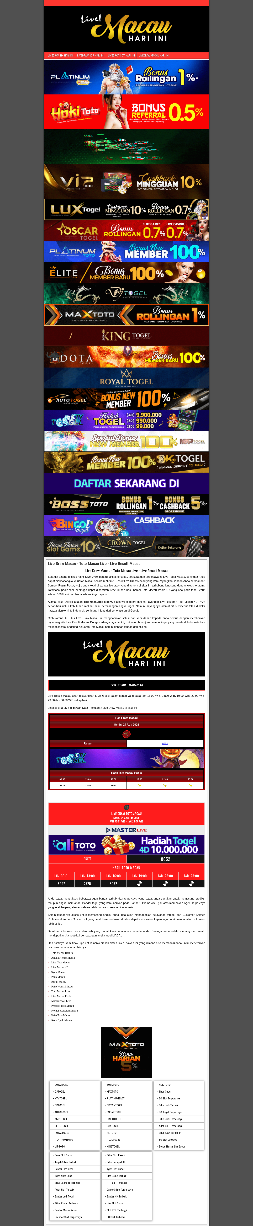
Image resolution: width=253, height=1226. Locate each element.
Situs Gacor (165, 1091)
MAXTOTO (112, 1091)
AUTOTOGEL (61, 1112)
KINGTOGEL (113, 1146)
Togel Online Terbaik (65, 1162)
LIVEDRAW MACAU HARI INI (154, 55)
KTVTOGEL (61, 1098)
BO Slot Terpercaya (169, 1098)
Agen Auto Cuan (63, 1176)
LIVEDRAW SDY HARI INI (121, 55)
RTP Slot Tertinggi (117, 1182)
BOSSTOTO (113, 1084)
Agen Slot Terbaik (64, 1189)
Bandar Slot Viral (64, 1169)
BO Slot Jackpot (168, 1139)
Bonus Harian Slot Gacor (172, 1146)
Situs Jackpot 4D (116, 1162)
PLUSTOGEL (113, 1139)
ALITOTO (112, 1132)
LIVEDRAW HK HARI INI (60, 55)
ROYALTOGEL (62, 1132)
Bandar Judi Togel (64, 1196)
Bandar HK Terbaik (117, 1196)
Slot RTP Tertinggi (117, 1210)
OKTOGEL (60, 1105)
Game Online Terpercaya (120, 1189)
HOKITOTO (165, 1084)
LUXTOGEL (113, 1126)
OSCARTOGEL (114, 1112)
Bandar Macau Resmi (66, 1210)
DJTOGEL (60, 1091)
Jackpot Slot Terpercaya (68, 1217)
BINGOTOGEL (114, 1119)
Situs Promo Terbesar (66, 1203)
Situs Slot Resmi (116, 1155)
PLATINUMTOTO (64, 1139)
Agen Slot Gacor (115, 1169)
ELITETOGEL (61, 1126)
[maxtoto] (126, 1052)
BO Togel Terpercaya (170, 1112)
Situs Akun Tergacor (170, 1132)
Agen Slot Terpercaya (170, 1126)
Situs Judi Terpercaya (170, 1119)
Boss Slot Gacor (63, 1155)
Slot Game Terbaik (116, 1176)
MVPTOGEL (61, 1119)
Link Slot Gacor (115, 1203)
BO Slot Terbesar (116, 1217)
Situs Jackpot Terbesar (67, 1182)
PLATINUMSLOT (116, 1098)
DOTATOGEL (61, 1084)
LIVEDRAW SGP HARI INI (90, 55)
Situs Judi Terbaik (168, 1105)
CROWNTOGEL (115, 1105)
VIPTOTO (60, 1146)
